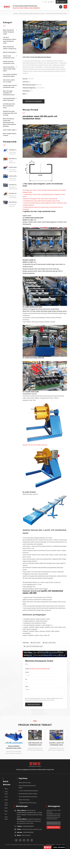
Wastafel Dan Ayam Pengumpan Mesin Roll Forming (10, 113)
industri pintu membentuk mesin (8, 57)
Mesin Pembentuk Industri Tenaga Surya (9, 47)
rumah (16, 13)
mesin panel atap (24, 799)
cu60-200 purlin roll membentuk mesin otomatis (14, 744)
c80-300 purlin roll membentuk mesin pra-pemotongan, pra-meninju (13, 202)
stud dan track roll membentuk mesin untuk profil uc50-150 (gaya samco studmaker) (13, 184)
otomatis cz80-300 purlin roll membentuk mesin (13, 149)
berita (6, 808)
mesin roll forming (24, 782)
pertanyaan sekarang (33, 101)
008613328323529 (28, 826)
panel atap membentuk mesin (28, 796)
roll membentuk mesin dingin (28, 793)
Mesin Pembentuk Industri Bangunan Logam (31, 13)
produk (7, 797)
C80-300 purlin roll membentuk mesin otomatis (49, 652)
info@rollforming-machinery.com (32, 829)
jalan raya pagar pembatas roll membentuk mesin (8, 92)
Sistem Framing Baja (9, 52)
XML (63, 844)
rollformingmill (25, 835)
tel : (26, 679)
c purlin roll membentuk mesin (34, 646)
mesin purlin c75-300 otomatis (13, 176)
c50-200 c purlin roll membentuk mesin (40, 668)
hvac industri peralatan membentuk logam (10, 75)
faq (6, 814)
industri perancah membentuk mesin (8, 62)
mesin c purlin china (50, 642)
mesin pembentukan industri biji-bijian (9, 99)
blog (6, 811)
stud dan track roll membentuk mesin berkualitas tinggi (13, 193)
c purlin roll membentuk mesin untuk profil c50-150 (49, 655)
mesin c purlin (36, 642)
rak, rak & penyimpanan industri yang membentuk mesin (9, 40)
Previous (3, 738)
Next (66, 738)
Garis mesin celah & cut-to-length (9, 81)
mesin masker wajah (9, 130)
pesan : (27, 686)
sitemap (59, 844)
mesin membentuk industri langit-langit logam (9, 68)
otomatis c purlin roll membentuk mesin (35, 744)
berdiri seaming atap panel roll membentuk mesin (13, 167)
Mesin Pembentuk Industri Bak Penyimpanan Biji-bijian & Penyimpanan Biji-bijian (9, 122)
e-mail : (27, 672)
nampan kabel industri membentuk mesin (9, 86)
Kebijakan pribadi (50, 844)
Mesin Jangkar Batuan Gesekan (9, 134)
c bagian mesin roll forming (27, 802)
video (6, 800)
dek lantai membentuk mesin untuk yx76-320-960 (13, 158)
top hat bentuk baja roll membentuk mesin (56, 744)
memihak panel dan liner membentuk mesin (9, 105)
